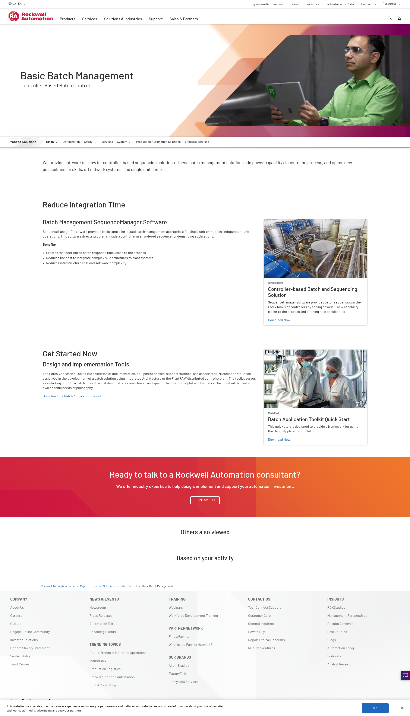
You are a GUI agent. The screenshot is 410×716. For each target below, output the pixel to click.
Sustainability (20, 656)
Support (156, 19)
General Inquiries (261, 624)
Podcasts (334, 656)
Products (67, 19)
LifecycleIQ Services (184, 682)
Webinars (176, 607)
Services (89, 19)
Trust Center (19, 664)
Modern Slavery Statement (30, 648)
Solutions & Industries (123, 19)
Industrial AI (98, 661)
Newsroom (97, 607)
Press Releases (101, 615)
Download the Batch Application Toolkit (72, 396)
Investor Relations (24, 640)
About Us (17, 607)
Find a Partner (179, 636)
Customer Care (259, 615)
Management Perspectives (347, 615)
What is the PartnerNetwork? (190, 644)
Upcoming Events (102, 632)
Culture (16, 624)
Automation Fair (101, 624)
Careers (16, 615)
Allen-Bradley (179, 665)
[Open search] (390, 18)
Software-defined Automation (112, 677)
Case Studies (337, 632)
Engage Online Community (30, 632)
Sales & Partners (184, 19)
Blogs (331, 640)
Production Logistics (105, 669)
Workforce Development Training (193, 615)
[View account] (399, 18)
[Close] (402, 708)
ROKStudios (336, 607)
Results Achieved (340, 624)
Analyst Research (340, 664)
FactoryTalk (177, 673)
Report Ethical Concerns (266, 640)
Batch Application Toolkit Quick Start (291, 352)
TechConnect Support (264, 607)
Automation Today (340, 648)
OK (375, 707)
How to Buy (256, 632)
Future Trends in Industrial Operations (117, 653)
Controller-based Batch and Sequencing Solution (300, 222)
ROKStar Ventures (261, 648)
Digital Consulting (102, 685)
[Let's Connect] (405, 675)
